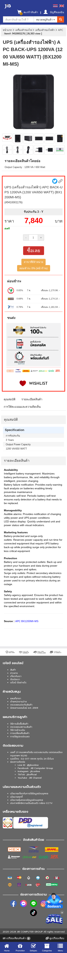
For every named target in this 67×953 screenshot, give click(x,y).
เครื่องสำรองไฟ (24, 30)
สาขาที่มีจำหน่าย (33, 261)
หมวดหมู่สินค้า (44, 19)
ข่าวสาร (14, 673)
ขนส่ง (11, 318)
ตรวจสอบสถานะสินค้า (21, 727)
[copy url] (60, 181)
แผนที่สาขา (15, 698)
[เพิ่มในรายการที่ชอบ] (33, 383)
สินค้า (13, 669)
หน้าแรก (7, 30)
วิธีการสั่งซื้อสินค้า (19, 723)
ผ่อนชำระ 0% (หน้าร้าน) (34, 268)
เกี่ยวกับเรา (15, 676)
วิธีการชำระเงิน (17, 730)
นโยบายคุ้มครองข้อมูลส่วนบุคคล (26, 800)
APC (60, 30)
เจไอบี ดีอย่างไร (18, 682)
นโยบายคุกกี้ (16, 797)
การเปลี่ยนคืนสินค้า (19, 733)
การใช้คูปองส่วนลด (20, 736)
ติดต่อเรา (15, 679)
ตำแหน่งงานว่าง (18, 701)
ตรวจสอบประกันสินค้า (21, 704)
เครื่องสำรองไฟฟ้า (45, 30)
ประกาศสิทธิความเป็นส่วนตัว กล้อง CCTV (31, 803)
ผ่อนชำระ (14, 281)
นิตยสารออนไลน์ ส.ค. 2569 (24, 708)
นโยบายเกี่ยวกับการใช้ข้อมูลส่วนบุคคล (29, 793)
